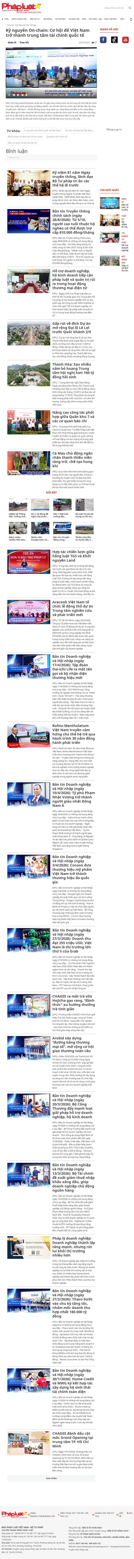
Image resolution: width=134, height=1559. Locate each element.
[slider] (39, 95)
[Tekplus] (51, 157)
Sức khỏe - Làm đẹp (95, 19)
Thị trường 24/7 (60, 19)
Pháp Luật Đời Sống (110, 19)
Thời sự (6, 19)
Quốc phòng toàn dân (19, 19)
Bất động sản (48, 19)
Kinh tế (84, 19)
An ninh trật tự (74, 19)
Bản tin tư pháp (35, 19)
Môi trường (124, 19)
